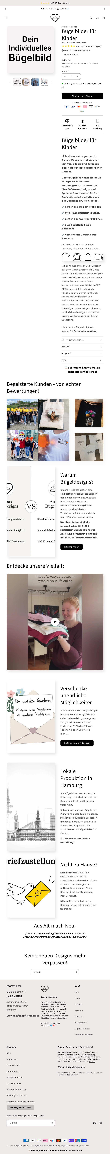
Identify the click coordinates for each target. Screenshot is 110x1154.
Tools (77, 998)
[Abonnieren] (76, 972)
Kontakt (78, 1004)
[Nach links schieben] (10, 82)
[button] (6, 18)
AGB (9, 1053)
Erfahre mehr (71, 546)
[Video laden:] (55, 622)
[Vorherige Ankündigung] (5, 9)
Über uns (79, 1016)
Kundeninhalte (14, 1083)
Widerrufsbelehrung (17, 1089)
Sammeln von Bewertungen (21, 1101)
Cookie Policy (13, 1071)
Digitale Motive (82, 1028)
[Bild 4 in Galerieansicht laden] (44, 82)
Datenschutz (13, 1065)
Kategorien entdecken (77, 742)
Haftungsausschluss (17, 1095)
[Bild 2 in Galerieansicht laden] (26, 82)
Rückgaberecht (14, 1077)
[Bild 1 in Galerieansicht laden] (17, 82)
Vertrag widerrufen (20, 1107)
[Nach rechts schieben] (52, 82)
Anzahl (65, 71)
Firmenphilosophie (84, 1034)
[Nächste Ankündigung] (105, 9)
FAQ (77, 992)
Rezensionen (81, 1022)
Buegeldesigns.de (21, 1145)
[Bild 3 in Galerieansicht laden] (35, 82)
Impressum (12, 1059)
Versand (75, 64)
